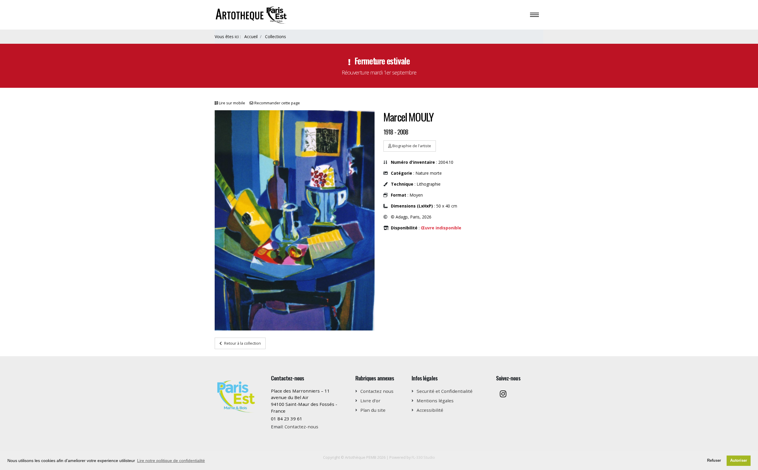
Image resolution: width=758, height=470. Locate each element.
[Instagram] (503, 394)
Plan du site (373, 410)
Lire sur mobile (232, 103)
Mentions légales (435, 400)
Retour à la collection (242, 343)
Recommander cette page (277, 103)
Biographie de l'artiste (411, 145)
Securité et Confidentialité (445, 391)
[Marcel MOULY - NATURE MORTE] (295, 220)
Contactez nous (377, 391)
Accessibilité (430, 410)
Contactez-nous (301, 427)
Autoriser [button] (738, 460)
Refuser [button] (714, 460)
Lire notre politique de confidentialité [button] (171, 460)
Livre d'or (370, 400)
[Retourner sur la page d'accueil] (252, 14)
